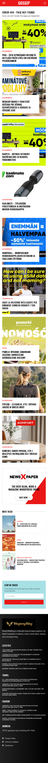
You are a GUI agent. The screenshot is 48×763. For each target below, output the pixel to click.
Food (4, 348)
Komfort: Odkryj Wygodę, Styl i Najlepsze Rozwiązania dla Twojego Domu (19, 453)
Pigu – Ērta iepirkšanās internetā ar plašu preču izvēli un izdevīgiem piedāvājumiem (19, 58)
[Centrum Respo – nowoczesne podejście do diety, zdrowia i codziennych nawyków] (8, 561)
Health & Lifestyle (24, 557)
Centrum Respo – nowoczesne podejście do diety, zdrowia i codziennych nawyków (31, 562)
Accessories (7, 199)
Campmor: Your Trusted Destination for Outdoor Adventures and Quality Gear (20, 685)
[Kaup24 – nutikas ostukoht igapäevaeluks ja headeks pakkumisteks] (24, 142)
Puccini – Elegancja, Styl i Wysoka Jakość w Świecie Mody (19, 406)
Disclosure (9, 745)
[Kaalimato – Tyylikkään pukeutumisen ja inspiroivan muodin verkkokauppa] (24, 191)
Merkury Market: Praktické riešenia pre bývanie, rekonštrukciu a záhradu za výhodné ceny (16, 106)
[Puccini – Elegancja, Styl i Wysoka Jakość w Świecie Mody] (24, 389)
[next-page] (7, 573)
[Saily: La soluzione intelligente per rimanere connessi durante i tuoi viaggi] (24, 290)
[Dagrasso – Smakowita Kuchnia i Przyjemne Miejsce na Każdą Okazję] (8, 542)
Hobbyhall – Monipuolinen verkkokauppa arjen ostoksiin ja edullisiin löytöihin (18, 255)
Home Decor (7, 447)
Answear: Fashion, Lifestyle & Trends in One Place (19, 668)
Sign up (24, 602)
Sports (20, 521)
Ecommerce (7, 51)
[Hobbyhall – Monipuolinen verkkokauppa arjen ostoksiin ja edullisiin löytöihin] (24, 241)
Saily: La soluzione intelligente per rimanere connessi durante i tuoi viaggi (19, 305)
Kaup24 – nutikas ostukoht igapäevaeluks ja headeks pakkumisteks (16, 156)
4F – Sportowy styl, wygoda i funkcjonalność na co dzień (27, 525)
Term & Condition (11, 742)
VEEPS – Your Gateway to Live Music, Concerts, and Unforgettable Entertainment (19, 711)
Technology (7, 298)
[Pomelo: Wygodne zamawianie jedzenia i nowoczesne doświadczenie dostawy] (24, 340)
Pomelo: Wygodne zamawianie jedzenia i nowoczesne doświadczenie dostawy (16, 354)
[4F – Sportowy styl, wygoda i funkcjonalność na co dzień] (8, 524)
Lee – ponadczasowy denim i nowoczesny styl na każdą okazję (24, 715)
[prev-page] (3, 573)
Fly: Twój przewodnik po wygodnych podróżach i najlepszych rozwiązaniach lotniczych (19, 680)
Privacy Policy (10, 738)
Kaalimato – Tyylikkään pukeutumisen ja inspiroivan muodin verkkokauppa (16, 206)
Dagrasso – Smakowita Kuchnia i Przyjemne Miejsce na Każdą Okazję (29, 543)
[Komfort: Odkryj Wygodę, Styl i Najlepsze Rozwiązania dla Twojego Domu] (24, 439)
